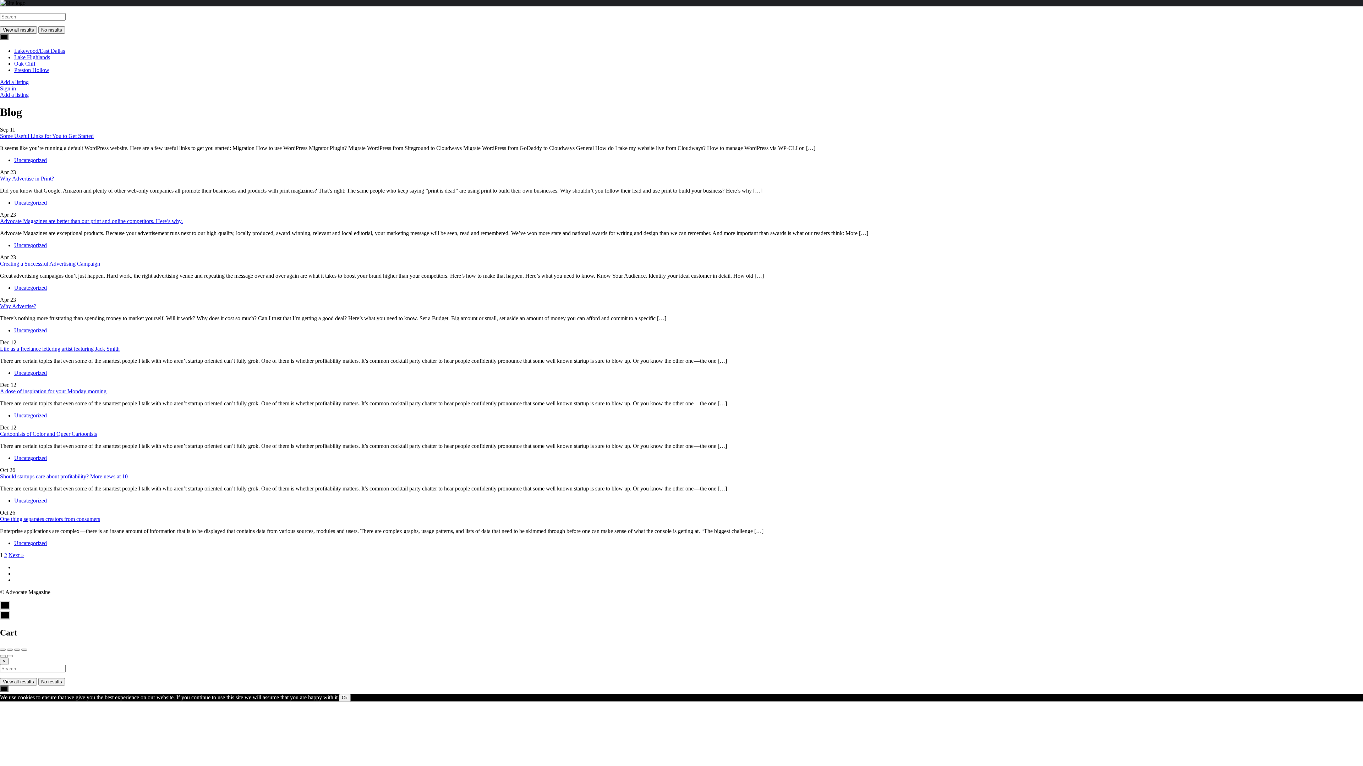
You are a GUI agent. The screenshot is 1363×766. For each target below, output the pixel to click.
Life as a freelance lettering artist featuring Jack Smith (60, 349)
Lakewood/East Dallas (39, 51)
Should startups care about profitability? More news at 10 (64, 476)
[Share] (10, 650)
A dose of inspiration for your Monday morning (53, 391)
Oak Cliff (24, 64)
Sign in (8, 88)
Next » (16, 555)
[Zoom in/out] (24, 650)
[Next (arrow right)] (10, 656)
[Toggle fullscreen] (17, 650)
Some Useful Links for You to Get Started (47, 136)
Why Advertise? (18, 306)
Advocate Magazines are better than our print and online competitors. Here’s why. (91, 221)
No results (51, 30)
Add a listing (14, 82)
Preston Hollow (31, 70)
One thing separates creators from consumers (50, 519)
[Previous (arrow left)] (3, 656)
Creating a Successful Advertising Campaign (50, 264)
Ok (345, 697)
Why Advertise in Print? (27, 179)
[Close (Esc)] (3, 650)
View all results (18, 30)
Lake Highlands (32, 57)
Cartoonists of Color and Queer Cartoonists (48, 434)
